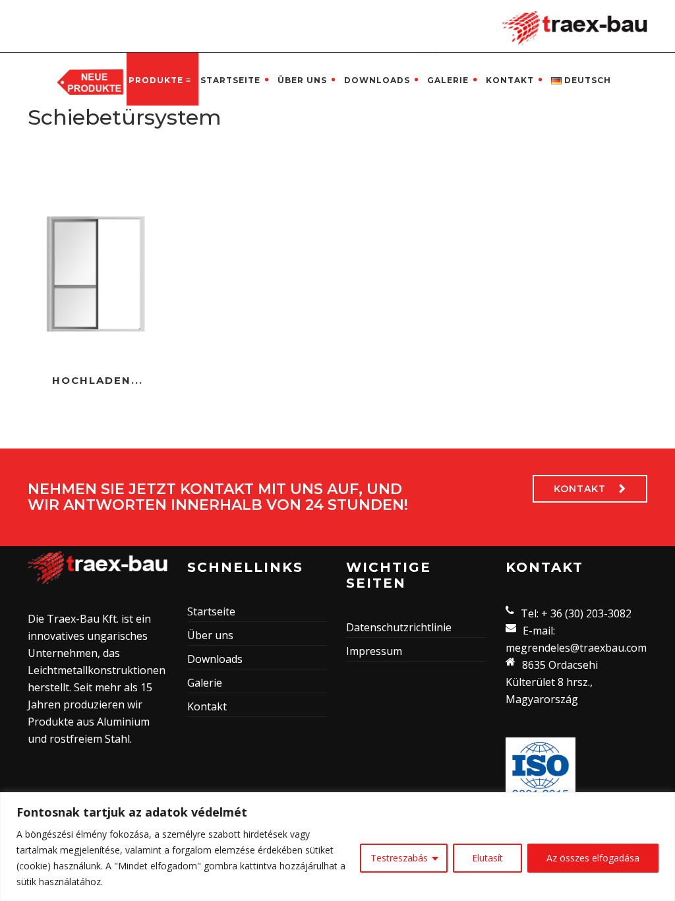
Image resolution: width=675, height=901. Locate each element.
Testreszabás (399, 858)
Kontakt (510, 80)
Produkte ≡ (160, 80)
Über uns (302, 80)
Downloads (377, 80)
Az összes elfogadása (592, 858)
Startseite (230, 80)
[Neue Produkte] (90, 81)
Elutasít (487, 858)
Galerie (448, 80)
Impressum (374, 651)
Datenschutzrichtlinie (399, 627)
